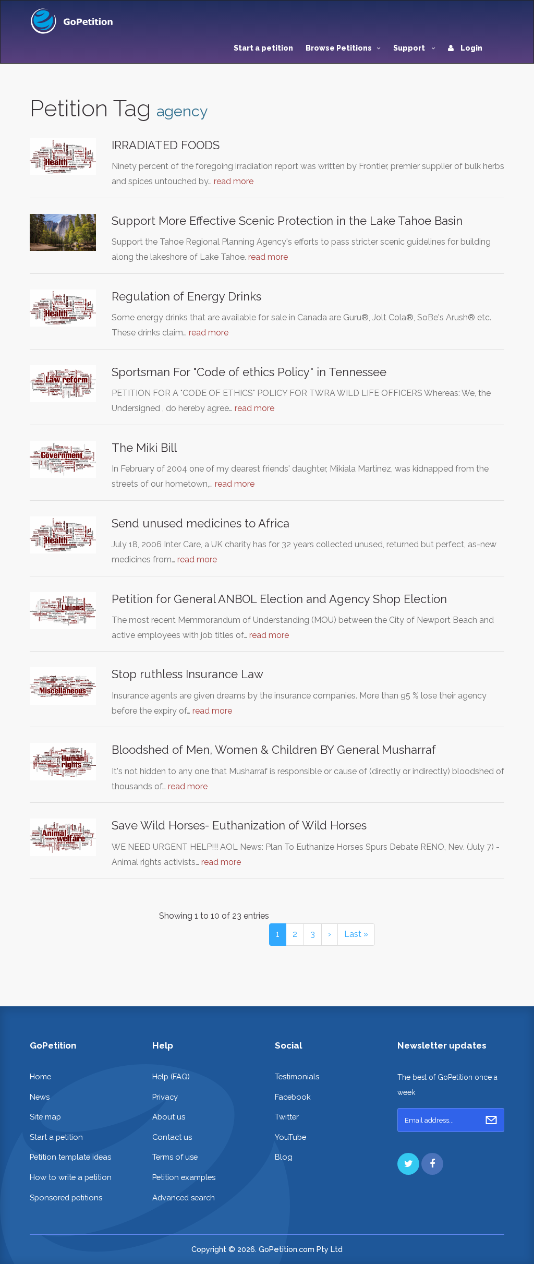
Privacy (165, 1096)
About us (168, 1116)
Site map (45, 1116)
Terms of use (175, 1156)
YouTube (290, 1137)
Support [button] (410, 48)
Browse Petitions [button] (339, 48)
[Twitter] (408, 1164)
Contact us (172, 1137)
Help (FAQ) (171, 1076)
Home (40, 1076)
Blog (284, 1156)
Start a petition (263, 48)
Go (491, 1120)
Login (470, 48)
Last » (356, 934)
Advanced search (183, 1197)
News (40, 1096)
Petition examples (183, 1177)
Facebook (293, 1096)
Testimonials (297, 1076)
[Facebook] (432, 1164)
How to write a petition (71, 1177)
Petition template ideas (70, 1156)
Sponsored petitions (66, 1197)
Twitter (287, 1116)
